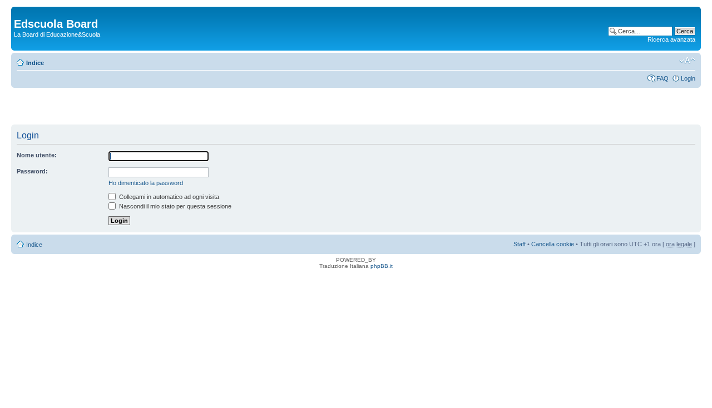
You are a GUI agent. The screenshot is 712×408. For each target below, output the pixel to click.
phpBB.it (381, 266)
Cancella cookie (552, 244)
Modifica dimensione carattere (687, 61)
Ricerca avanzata (671, 39)
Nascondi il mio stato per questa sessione (174, 206)
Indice (35, 62)
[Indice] (20, 12)
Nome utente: (37, 155)
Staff (519, 244)
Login (688, 78)
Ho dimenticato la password (145, 183)
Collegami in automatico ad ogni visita (168, 196)
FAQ (662, 78)
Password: (32, 171)
